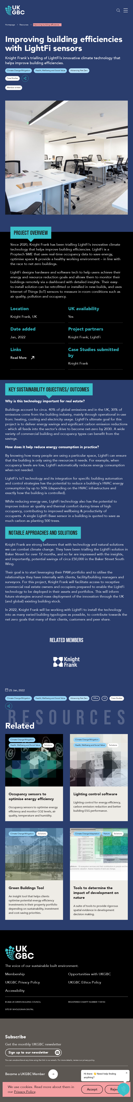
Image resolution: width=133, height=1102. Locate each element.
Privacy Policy (24, 1091)
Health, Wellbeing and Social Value (50, 70)
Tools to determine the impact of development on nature (96, 892)
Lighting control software (95, 794)
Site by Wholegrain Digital (19, 1009)
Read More (18, 358)
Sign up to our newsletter (28, 1052)
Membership (15, 974)
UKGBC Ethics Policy (84, 982)
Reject (117, 1090)
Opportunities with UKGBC (89, 974)
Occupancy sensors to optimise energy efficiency (31, 796)
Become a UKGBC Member (25, 1074)
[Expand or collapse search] (118, 10)
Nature (106, 833)
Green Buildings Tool (26, 888)
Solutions (48, 745)
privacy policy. (89, 1060)
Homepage (10, 24)
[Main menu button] (126, 10)
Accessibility (15, 990)
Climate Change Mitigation (18, 70)
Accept (95, 1090)
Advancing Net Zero (79, 70)
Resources (24, 24)
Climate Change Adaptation (87, 833)
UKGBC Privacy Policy (22, 982)
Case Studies (12, 78)
